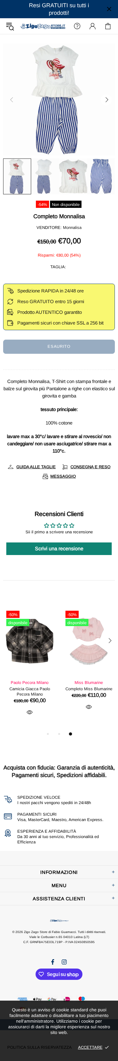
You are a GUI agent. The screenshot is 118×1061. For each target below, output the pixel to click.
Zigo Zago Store (42, 26)
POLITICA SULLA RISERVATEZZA (39, 1047)
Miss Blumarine (89, 682)
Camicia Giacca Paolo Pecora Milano (29, 691)
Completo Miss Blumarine (88, 688)
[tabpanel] (29, 669)
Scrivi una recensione (59, 548)
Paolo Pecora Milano (29, 682)
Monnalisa (72, 227)
